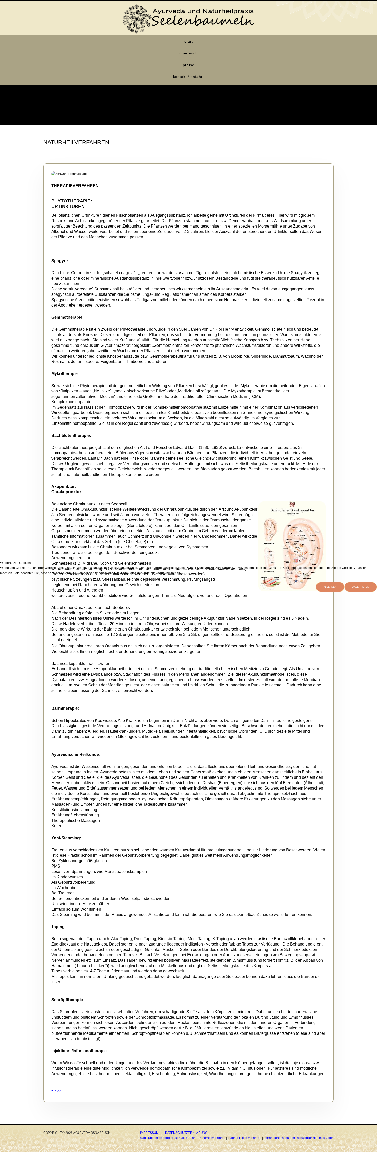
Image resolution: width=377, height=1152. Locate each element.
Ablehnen (330, 587)
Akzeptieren (360, 587)
